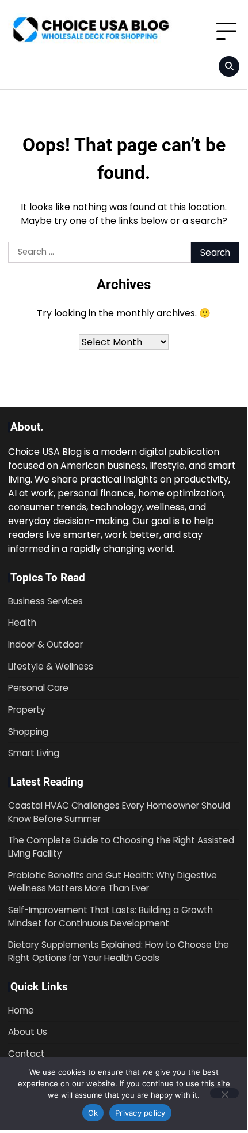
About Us (27, 1032)
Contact (26, 1054)
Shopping (28, 732)
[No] (224, 1093)
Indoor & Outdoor (45, 644)
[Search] (229, 66)
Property (26, 710)
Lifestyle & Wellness (50, 666)
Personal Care (38, 688)
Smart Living (33, 753)
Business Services (45, 601)
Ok (93, 1112)
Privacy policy (140, 1112)
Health (22, 622)
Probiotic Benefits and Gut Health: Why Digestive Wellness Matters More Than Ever (112, 882)
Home (21, 1010)
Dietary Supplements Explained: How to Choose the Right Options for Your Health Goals (118, 951)
